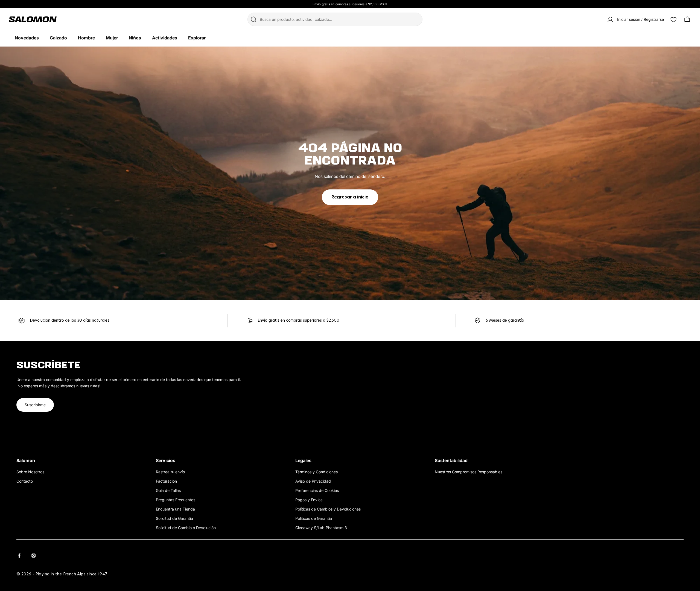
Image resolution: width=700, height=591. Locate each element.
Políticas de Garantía (313, 518)
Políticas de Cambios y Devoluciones (328, 509)
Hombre (86, 38)
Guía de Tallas (168, 490)
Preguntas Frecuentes (175, 499)
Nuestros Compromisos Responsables (468, 471)
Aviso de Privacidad (313, 481)
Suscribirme (35, 404)
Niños (135, 38)
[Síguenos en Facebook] (19, 555)
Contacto (24, 481)
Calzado (58, 38)
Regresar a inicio (350, 197)
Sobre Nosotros (30, 471)
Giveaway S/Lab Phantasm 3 (321, 527)
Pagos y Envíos (308, 499)
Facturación (166, 481)
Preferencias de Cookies (317, 490)
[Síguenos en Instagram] (33, 555)
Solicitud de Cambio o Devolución (186, 527)
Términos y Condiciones (316, 471)
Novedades (27, 38)
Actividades (164, 38)
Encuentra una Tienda (175, 509)
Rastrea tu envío (170, 471)
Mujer (112, 38)
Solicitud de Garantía (174, 518)
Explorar (197, 38)
